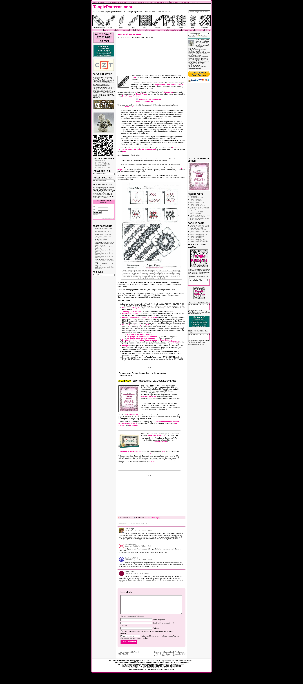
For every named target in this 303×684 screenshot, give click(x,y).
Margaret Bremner (100, 247)
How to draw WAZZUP (197, 202)
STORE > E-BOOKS (148, 397)
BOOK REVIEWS (131, 415)
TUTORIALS (174, 342)
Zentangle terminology (131, 312)
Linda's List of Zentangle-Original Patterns (139, 317)
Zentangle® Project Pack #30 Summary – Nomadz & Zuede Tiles (199, 209)
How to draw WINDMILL (102, 164)
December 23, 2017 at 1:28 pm (135, 560)
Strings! (125, 346)
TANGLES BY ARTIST (102, 178)
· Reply (149, 530)
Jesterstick (168, 92)
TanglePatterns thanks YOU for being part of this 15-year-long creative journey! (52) (200, 227)
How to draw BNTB (108, 242)
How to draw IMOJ (196, 201)
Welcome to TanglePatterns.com (196, 196)
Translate (204, 36)
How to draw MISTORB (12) (199, 241)
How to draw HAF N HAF (102, 167)
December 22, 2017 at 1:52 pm (135, 530)
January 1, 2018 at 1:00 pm (134, 573)
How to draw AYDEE (101, 162)
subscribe (128, 638)
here (124, 152)
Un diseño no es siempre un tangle (141, 338)
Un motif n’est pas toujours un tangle (142, 336)
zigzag (158, 518)
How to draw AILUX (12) (197, 239)
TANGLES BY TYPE (102, 171)
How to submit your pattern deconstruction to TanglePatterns (147, 340)
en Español (133, 425)
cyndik (147, 518)
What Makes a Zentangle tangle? (135, 325)
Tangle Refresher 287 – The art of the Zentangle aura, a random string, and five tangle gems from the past (200, 217)
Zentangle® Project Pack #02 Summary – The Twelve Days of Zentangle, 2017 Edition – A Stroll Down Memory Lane (169, 654)
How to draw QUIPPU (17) (198, 234)
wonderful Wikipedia (126, 107)
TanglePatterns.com (112, 6)
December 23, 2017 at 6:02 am (135, 546)
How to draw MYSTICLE (104, 244)
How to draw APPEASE (102, 165)
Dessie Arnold (141, 94)
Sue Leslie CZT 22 (131, 558)
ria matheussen (130, 544)
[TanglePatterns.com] (151, 22)
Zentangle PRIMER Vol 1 (157, 436)
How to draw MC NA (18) (198, 229)
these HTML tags (137, 616)
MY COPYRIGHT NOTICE (152, 668)
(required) (159, 620)
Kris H (153, 462)
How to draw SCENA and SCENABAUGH (128, 653)
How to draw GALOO (196, 212)
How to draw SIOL (195, 199)
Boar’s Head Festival (130, 96)
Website (156, 628)
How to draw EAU (100, 160)
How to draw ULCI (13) (197, 236)
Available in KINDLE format (131, 451)
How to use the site (130, 313)
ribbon (153, 518)
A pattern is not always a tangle (139, 334)
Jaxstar (133, 77)
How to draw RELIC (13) (197, 237)
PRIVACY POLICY (168, 668)
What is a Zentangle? (130, 308)
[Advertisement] (104, 313)
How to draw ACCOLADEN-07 (103, 236)
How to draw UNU (106, 234)
